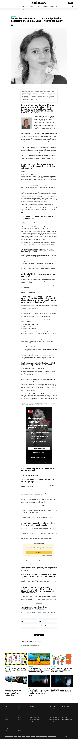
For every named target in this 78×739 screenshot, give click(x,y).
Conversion (6, 719)
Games (6, 723)
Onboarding (19, 708)
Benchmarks (32, 706)
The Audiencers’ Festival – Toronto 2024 (53, 717)
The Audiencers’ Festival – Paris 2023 (52, 708)
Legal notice (23, 736)
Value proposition (20, 728)
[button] (72, 6)
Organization (19, 710)
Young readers (20, 730)
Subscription (30, 9)
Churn (6, 717)
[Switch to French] (56, 6)
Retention (39, 9)
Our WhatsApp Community (66, 706)
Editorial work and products (26, 641)
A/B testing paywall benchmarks (34, 717)
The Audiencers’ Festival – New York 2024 (53, 715)
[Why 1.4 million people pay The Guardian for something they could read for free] (62, 659)
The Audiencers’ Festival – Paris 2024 (52, 721)
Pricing (18, 715)
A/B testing (6, 708)
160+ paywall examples (33, 708)
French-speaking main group (66, 715)
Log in (70, 2)
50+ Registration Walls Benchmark (35, 710)
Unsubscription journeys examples (35, 728)
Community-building (46, 9)
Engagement (24, 9)
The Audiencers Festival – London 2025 (53, 723)
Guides (34, 641)
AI (5, 710)
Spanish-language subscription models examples (37, 723)
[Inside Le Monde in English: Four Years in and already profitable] (62, 681)
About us (6, 736)
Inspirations (13, 16)
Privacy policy (38, 736)
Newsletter (6, 730)
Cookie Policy (33, 736)
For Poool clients (53, 9)
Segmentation (20, 721)
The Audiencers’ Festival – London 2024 (53, 719)
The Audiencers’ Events (51, 706)
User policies (28, 736)
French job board (64, 717)
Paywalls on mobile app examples (35, 719)
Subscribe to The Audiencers (52, 736)
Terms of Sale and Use (43, 736)
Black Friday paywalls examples (34, 721)
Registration (35, 9)
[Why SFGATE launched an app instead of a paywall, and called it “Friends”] (16, 659)
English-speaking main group (66, 708)
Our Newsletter (10, 736)
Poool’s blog (15, 736)
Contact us (19, 736)
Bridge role (6, 715)
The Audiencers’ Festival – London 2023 (53, 710)
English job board (64, 710)
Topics (6, 706)
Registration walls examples (34, 715)
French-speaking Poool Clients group (67, 719)
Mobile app (6, 728)
